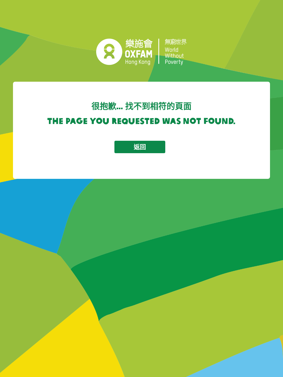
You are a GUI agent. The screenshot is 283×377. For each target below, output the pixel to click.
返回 (140, 147)
